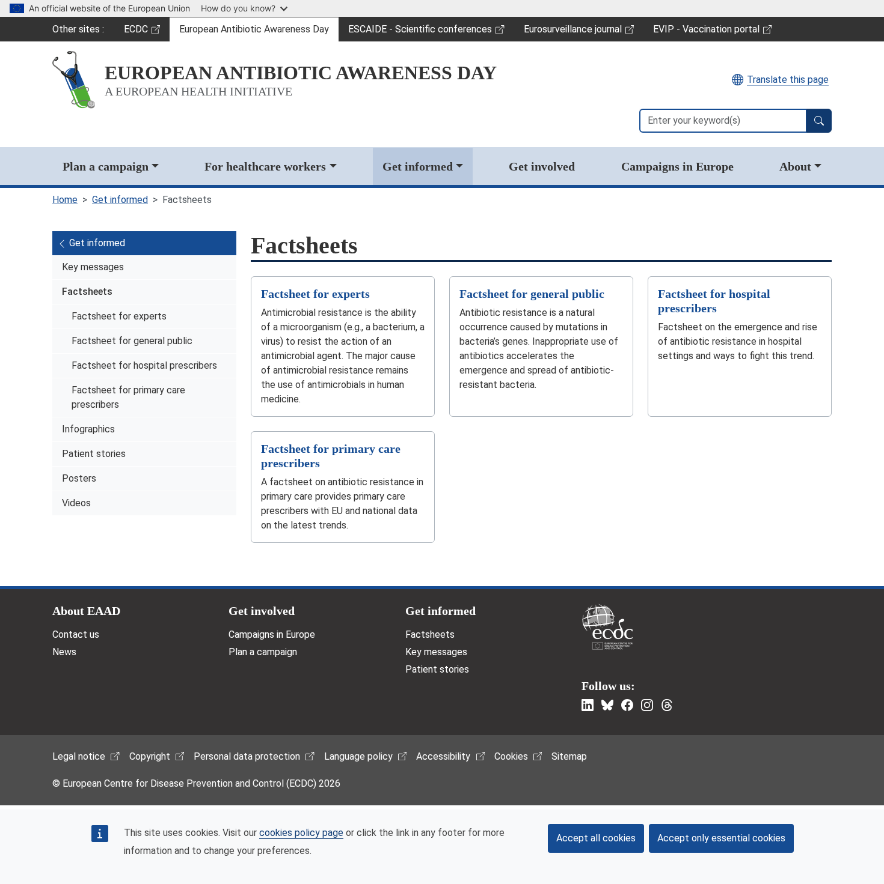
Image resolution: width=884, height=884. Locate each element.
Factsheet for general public (132, 341)
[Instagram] (647, 705)
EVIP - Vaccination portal (706, 32)
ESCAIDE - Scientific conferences (420, 32)
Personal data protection (247, 756)
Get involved (542, 166)
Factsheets (87, 291)
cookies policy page (301, 832)
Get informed (417, 166)
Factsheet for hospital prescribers (144, 365)
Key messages (93, 267)
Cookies (511, 756)
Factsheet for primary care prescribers (128, 397)
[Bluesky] (607, 705)
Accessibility (443, 756)
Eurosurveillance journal (574, 32)
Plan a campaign (106, 166)
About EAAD (86, 610)
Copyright (149, 756)
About (795, 166)
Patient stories (94, 453)
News (64, 652)
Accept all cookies (596, 838)
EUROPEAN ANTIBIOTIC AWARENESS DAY (301, 72)
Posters (79, 478)
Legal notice (78, 756)
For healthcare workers (265, 166)
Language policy (358, 756)
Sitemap (569, 756)
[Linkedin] (588, 705)
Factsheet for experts (119, 316)
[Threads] (667, 705)
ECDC (146, 32)
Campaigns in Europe (677, 166)
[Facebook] (627, 705)
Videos (76, 503)
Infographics (88, 429)
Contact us (75, 634)
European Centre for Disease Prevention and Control (607, 627)
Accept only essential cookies (721, 838)
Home (65, 199)
